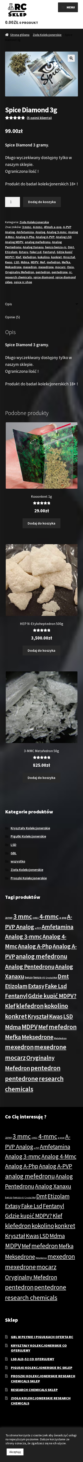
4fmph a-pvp (53, 227)
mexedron (30, 267)
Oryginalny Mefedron (19, 272)
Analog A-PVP (45, 237)
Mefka (66, 262)
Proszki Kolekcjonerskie (29, 878)
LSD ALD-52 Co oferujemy (32, 1359)
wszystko (18, 861)
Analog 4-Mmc (58, 1156)
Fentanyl (49, 252)
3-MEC (36, 917)
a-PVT (38, 928)
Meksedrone (13, 267)
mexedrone (46, 267)
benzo (29, 977)
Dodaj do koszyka (42, 202)
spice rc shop (23, 282)
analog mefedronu (37, 242)
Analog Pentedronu (29, 966)
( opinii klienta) (39, 117)
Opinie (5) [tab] (12, 317)
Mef (42, 262)
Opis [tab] (8, 304)
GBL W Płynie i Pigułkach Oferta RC (42, 1337)
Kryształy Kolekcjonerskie (30, 828)
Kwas (8, 262)
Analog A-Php (25, 237)
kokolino (44, 257)
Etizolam (11, 252)
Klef (18, 257)
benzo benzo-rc (55, 247)
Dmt (71, 247)
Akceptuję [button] (15, 1452)
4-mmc (37, 227)
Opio (70, 267)
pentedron (43, 272)
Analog (40, 232)
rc (70, 272)
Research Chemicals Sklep (34, 1389)
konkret (56, 257)
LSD (16, 262)
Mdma (25, 262)
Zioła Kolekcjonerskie (47, 35)
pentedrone (60, 272)
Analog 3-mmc (57, 232)
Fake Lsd (35, 252)
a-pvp (62, 917)
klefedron (29, 257)
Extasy (23, 252)
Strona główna (19, 35)
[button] (71, 58)
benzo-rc (39, 977)
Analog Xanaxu (33, 247)
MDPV (35, 262)
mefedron (53, 262)
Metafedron (60, 1038)
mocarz (60, 267)
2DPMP (9, 917)
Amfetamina (25, 232)
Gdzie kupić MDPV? (52, 995)
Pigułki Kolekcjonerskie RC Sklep (41, 1367)
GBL (14, 853)
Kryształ (69, 257)
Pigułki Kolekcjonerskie (28, 836)
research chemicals (18, 277)
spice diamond (43, 277)
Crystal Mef (51, 977)
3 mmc (26, 227)
